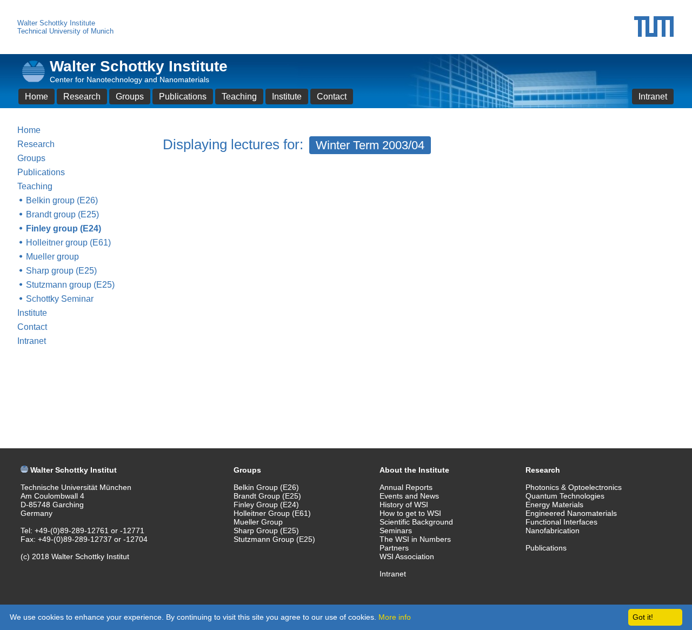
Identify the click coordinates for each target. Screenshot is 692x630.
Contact (332, 96)
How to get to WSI (410, 513)
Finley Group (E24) (266, 504)
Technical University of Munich (65, 31)
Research (82, 96)
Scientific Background (416, 522)
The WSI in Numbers (415, 539)
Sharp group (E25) (61, 270)
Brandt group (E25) (62, 214)
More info (394, 617)
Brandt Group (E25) (267, 496)
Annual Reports (406, 487)
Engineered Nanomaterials (571, 513)
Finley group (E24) (63, 228)
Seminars (396, 530)
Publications (183, 96)
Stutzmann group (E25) (70, 284)
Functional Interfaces (561, 522)
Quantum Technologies (564, 496)
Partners (394, 547)
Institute (287, 96)
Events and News (409, 496)
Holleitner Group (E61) (272, 513)
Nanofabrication (552, 530)
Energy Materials (554, 504)
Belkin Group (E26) (266, 487)
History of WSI (404, 504)
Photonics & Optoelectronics (573, 487)
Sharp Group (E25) (266, 530)
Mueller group (52, 256)
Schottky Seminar (60, 298)
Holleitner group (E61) (68, 242)
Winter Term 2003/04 (370, 145)
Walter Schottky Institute (56, 23)
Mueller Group (258, 522)
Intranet (652, 96)
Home (36, 96)
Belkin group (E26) (62, 200)
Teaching (239, 96)
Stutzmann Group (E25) (274, 539)
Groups (130, 96)
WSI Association (407, 556)
